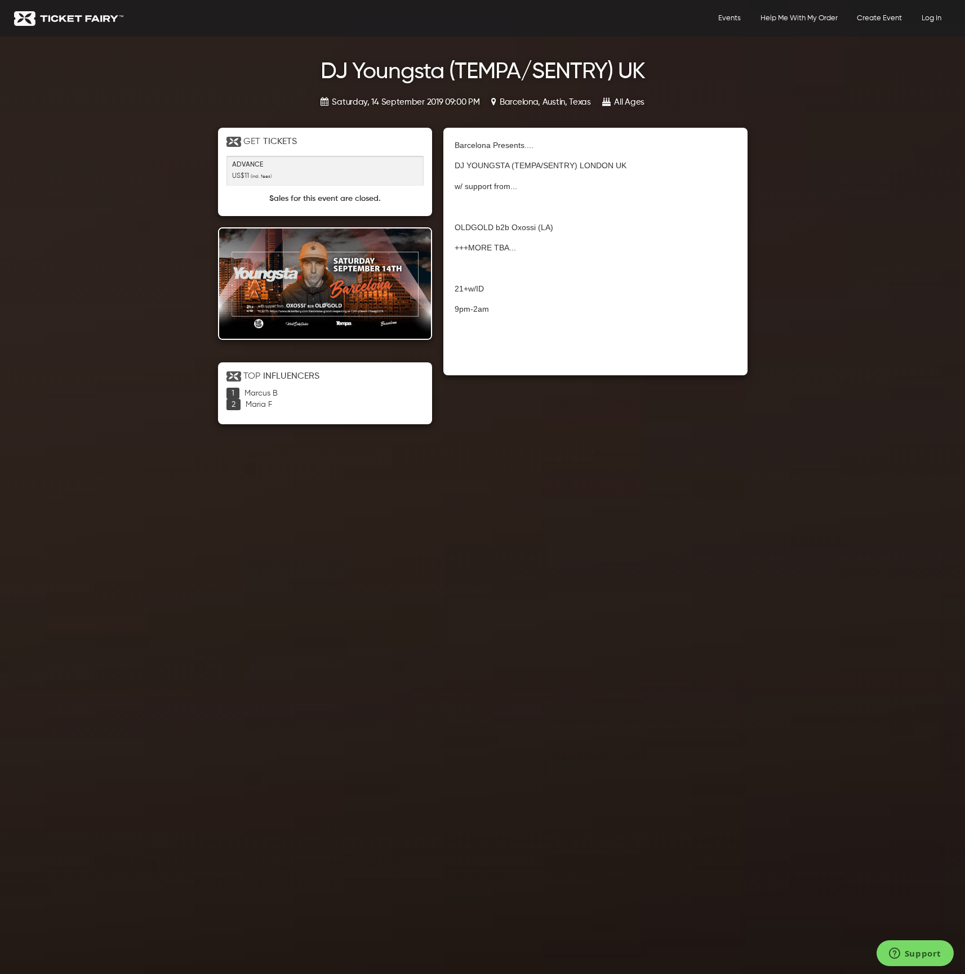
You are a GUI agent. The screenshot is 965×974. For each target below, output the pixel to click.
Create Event (879, 18)
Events (729, 18)
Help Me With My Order (799, 18)
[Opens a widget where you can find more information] (915, 954)
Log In (931, 18)
